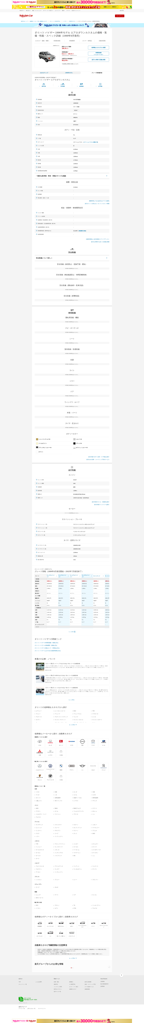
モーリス (38, 855)
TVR (37, 844)
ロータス (76, 847)
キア (75, 895)
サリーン (76, 830)
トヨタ (37, 792)
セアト (56, 908)
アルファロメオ (40, 866)
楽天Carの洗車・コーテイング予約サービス (97, 459)
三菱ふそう (39, 800)
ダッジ (75, 833)
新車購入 (71, 981)
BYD (37, 905)
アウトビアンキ (59, 866)
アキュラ (94, 800)
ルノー (75, 879)
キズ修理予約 (72, 984)
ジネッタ (57, 849)
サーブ (37, 887)
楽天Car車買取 (88, 981)
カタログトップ (44, 72)
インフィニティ (59, 836)
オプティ (38, 719)
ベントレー (39, 847)
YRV (93, 711)
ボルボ (56, 887)
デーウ (56, 895)
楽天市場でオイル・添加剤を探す (100, 502)
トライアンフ (58, 855)
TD (74, 905)
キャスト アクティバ (60, 719)
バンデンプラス (59, 852)
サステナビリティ (42, 1008)
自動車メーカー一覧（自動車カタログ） (39, 21)
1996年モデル (72, 21)
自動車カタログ (72, 989)
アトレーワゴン (78, 713)
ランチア (57, 869)
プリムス (94, 830)
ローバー (94, 847)
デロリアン (57, 830)
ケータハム (76, 849)
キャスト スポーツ (97, 719)
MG (74, 855)
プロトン (57, 905)
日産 (56, 792)
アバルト (38, 872)
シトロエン (39, 879)
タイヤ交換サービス (89, 986)
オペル (56, 811)
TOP (20, 981)
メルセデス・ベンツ (41, 814)
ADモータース (39, 897)
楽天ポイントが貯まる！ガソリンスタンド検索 (97, 203)
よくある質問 (39, 981)
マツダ (37, 795)
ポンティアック (78, 827)
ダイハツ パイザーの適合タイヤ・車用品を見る (47, 648)
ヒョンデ (38, 895)
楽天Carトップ (24, 21)
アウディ (38, 811)
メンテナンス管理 (58, 986)
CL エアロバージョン (50, 576)
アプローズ (95, 713)
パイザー (65, 21)
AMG (37, 808)
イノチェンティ (59, 872)
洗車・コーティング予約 (90, 984)
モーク (37, 858)
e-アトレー (39, 711)
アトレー (38, 713)
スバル (75, 795)
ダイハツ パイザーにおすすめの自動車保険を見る (48, 650)
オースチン (95, 852)
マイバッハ (57, 814)
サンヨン (94, 895)
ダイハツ (38, 797)
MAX (75, 711)
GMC (93, 833)
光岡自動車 (57, 797)
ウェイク (76, 716)
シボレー (94, 824)
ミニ (93, 814)
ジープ (56, 833)
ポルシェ (94, 811)
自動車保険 (87, 989)
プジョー (57, 879)
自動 (102, 40)
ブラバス (76, 814)
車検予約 (56, 984)
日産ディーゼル (78, 797)
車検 (72, 40)
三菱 (93, 792)
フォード (57, 827)
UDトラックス (58, 800)
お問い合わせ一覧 (31, 1008)
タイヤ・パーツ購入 (73, 986)
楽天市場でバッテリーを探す (101, 504)
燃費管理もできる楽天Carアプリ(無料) (99, 201)
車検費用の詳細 (82, 230)
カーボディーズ (96, 849)
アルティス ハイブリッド (61, 716)
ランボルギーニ (78, 869)
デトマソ (94, 869)
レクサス (76, 800)
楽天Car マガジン (58, 989)
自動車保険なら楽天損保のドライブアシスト (97, 239)
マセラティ (39, 869)
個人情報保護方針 (104, 984)
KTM (75, 908)
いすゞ (56, 795)
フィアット (76, 866)
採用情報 (102, 986)
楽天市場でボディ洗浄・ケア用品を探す (98, 456)
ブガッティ (95, 879)
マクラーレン (77, 852)
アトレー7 (57, 713)
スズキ (94, 795)
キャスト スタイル (78, 719)
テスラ (37, 833)
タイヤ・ (87, 40)
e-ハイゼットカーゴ (60, 711)
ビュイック (39, 827)
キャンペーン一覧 (23, 984)
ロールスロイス (40, 849)
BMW (56, 808)
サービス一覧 (22, 1008)
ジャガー (76, 844)
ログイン (120, 16)
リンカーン (39, 830)
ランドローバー (59, 847)
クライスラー (58, 824)
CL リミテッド (97, 576)
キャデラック (39, 824)
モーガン (38, 852)
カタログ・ (41, 40)
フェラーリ (95, 866)
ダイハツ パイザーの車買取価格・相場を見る (46, 642)
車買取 (57, 40)
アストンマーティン (60, 844)
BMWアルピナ (77, 808)
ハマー (37, 836)
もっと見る (71, 631)
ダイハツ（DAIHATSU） (55, 21)
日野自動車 (95, 797)
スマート (94, 808)
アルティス (39, 716)
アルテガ (38, 817)
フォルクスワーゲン (79, 811)
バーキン (38, 908)
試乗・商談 (56, 981)
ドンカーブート (96, 905)
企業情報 (102, 981)
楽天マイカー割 (57, 991)
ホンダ (75, 792)
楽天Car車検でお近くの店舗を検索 (100, 241)
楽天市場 (122, 10)
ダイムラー (95, 844)
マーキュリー (95, 827)
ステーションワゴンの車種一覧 (91, 142)
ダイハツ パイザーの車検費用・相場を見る (46, 645)
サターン (76, 824)
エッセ (94, 716)
